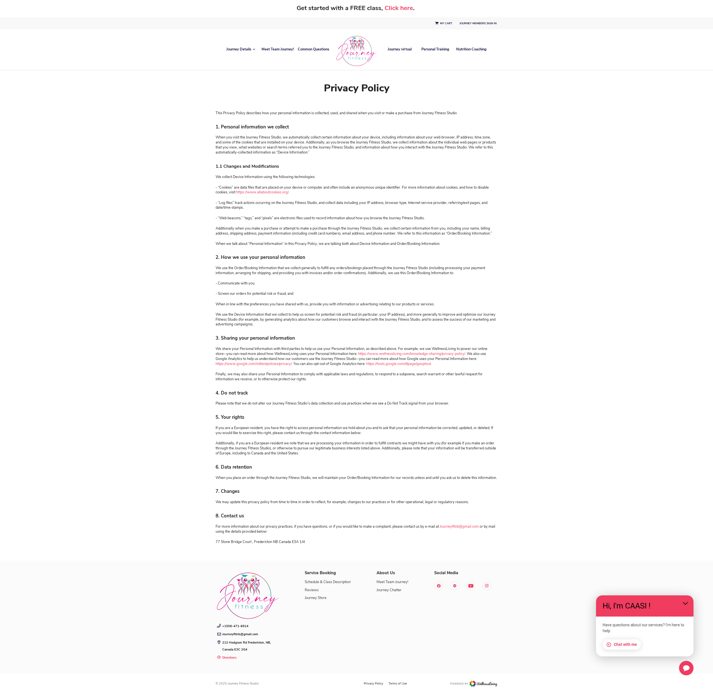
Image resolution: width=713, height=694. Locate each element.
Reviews (312, 590)
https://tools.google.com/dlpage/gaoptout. (399, 363)
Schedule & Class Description (328, 582)
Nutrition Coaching (471, 49)
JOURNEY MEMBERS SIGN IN (478, 23)
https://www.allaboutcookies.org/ (262, 192)
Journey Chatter (389, 590)
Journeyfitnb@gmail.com (459, 526)
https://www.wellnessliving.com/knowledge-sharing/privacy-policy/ (411, 353)
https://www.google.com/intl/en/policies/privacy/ (254, 363)
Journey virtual (400, 49)
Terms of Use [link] (398, 683)
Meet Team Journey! (278, 49)
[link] (248, 594)
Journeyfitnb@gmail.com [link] (240, 634)
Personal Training (435, 49)
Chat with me (625, 644)
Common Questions (313, 49)
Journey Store (315, 597)
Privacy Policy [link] (373, 683)
